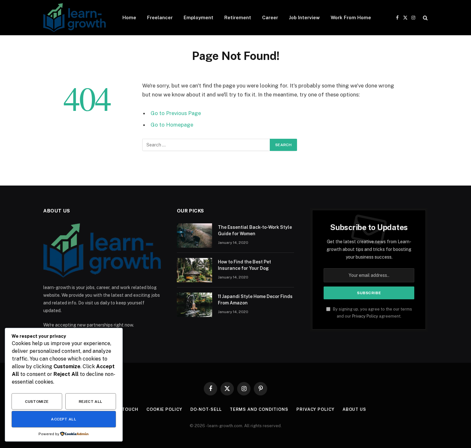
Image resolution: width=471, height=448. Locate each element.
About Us (354, 409)
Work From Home (351, 17)
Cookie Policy (164, 409)
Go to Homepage (172, 124)
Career (270, 17)
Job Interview (304, 17)
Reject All (91, 401)
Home (129, 17)
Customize (36, 401)
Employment (198, 17)
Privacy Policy (365, 316)
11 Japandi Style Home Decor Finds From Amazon (255, 299)
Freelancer (160, 17)
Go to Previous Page (176, 113)
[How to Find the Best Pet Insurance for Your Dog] (194, 270)
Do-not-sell (206, 409)
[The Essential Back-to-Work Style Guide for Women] (194, 235)
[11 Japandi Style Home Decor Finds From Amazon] (194, 305)
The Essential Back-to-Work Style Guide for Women (255, 230)
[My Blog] (74, 17)
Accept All (63, 419)
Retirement (237, 17)
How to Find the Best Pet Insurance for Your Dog (244, 265)
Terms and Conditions (259, 409)
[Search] (425, 18)
